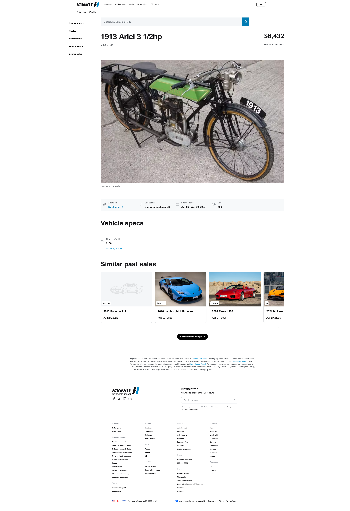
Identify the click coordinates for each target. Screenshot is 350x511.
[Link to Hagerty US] (113, 501)
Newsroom (214, 446)
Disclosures (212, 501)
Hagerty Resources (152, 470)
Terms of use (231, 501)
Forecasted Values (239, 361)
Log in (261, 4)
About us (213, 431)
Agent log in (116, 491)
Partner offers (182, 442)
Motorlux (180, 488)
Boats (114, 463)
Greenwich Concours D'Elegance (190, 484)
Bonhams (113, 207)
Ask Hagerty (182, 435)
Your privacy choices (186, 501)
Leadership (214, 435)
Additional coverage (120, 477)
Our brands (214, 438)
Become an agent (119, 488)
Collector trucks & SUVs (121, 449)
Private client (117, 467)
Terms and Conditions (189, 409)
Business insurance (120, 470)
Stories (147, 452)
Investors (213, 453)
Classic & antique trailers (122, 452)
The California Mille (184, 480)
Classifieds (149, 431)
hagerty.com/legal (198, 364)
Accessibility (200, 501)
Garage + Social (151, 466)
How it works (150, 438)
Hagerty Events (183, 473)
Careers (213, 442)
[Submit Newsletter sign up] (234, 400)
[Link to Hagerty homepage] (125, 391)
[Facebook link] (113, 399)
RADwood (181, 491)
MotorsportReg (150, 473)
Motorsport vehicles (120, 459)
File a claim (116, 431)
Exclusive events (184, 449)
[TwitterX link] (119, 399)
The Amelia (181, 477)
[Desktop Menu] (270, 4)
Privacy (213, 470)
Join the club (182, 428)
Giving (212, 456)
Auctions (148, 428)
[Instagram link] (124, 399)
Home (212, 428)
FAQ (211, 467)
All (146, 456)
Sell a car (148, 435)
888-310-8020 (182, 463)
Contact (213, 449)
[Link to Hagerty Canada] (118, 501)
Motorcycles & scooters (121, 456)
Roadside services (184, 459)
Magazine (181, 446)
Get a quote (116, 428)
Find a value (81, 12)
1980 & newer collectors (121, 442)
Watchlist (92, 12)
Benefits (180, 438)
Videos (147, 449)
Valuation (180, 431)
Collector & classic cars (121, 445)
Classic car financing (120, 474)
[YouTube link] (130, 399)
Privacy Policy (226, 407)
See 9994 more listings (191, 336)
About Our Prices (199, 358)
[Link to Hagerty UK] (124, 501)
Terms (212, 474)
